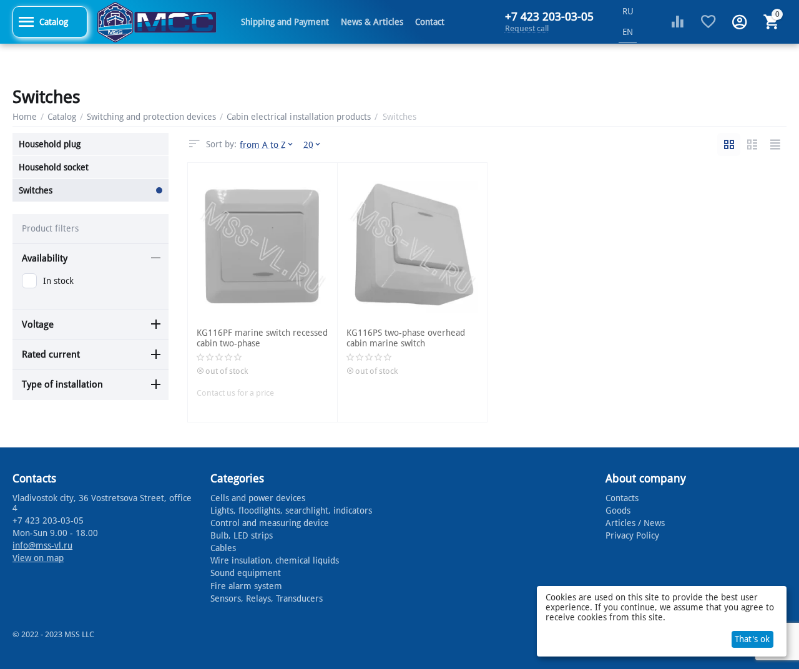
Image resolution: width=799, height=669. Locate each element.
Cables (223, 548)
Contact (429, 22)
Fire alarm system (246, 586)
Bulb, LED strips (241, 535)
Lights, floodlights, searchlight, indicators (291, 510)
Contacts (622, 498)
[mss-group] (157, 21)
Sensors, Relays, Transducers (266, 598)
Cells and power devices (257, 498)
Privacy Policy (632, 535)
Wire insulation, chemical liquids (274, 560)
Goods (617, 510)
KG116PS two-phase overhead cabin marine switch (405, 338)
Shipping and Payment (285, 22)
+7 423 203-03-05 (549, 17)
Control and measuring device (269, 523)
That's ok (752, 639)
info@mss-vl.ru (42, 545)
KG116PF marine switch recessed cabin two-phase (262, 338)
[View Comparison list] (677, 21)
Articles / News (635, 523)
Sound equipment (245, 573)
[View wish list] (708, 21)
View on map (38, 558)
